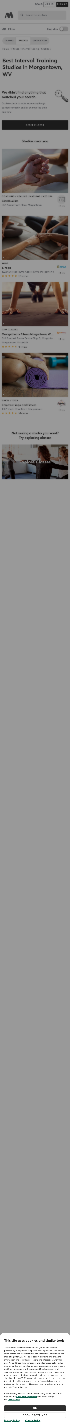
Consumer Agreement (26, 1397)
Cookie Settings (35, 1415)
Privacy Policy (14, 1400)
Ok (35, 1408)
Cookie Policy (32, 1420)
